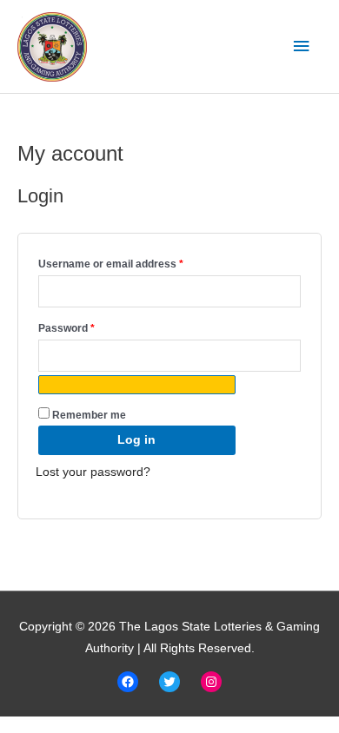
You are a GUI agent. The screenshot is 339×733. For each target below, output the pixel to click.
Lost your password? (93, 472)
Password (88, 326)
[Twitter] (169, 681)
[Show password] (137, 384)
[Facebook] (127, 681)
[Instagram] (211, 681)
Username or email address (133, 262)
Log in (136, 439)
